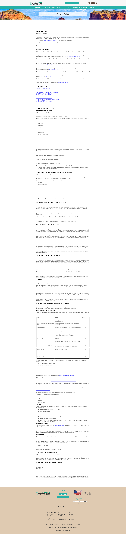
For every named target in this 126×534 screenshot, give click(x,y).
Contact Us (92, 7)
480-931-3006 (84, 2)
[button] (37, 7)
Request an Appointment (63, 496)
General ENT (59, 7)
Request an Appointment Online (72, 2)
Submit (85, 501)
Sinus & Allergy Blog (76, 7)
